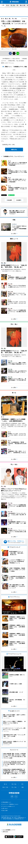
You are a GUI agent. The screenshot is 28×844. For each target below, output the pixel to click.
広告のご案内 (5, 810)
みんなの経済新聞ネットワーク (14, 825)
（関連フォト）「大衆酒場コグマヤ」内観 (15, 66)
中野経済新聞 (14, 2)
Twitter (16, 796)
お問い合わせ (5, 808)
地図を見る (14, 149)
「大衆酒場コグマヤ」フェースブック (12, 156)
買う (18, 5)
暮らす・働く (22, 5)
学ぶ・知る (14, 18)
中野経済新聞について (6, 802)
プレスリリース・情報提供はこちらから (10, 804)
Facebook (12, 796)
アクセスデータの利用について (8, 806)
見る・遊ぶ (13, 5)
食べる (7, 5)
